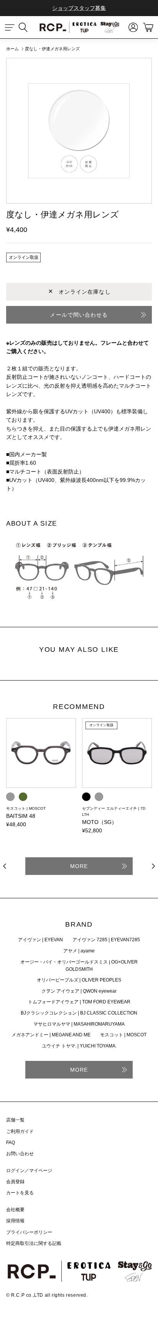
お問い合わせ (20, 1153)
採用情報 (15, 1220)
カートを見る (20, 1192)
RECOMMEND (79, 707)
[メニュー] (10, 27)
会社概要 (15, 1209)
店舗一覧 (15, 1120)
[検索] (26, 27)
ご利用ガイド (20, 1131)
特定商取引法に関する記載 (33, 1243)
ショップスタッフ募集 (79, 8)
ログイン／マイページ (29, 1170)
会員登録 (15, 1181)
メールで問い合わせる (79, 315)
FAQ (10, 1142)
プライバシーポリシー (29, 1232)
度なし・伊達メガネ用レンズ (52, 48)
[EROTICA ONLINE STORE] (79, 27)
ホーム (12, 48)
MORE (79, 866)
